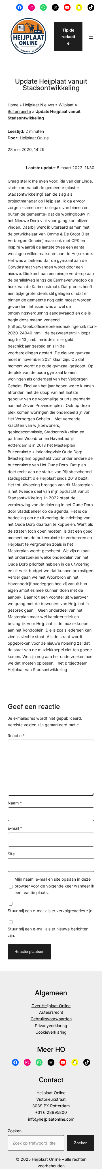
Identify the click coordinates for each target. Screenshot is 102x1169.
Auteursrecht (51, 1012)
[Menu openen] (91, 36)
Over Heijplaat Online (51, 1005)
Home (13, 104)
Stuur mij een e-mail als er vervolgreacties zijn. (51, 910)
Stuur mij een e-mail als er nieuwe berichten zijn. (48, 932)
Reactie (16, 735)
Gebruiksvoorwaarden (51, 1018)
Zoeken (15, 1130)
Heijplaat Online (34, 137)
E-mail (15, 828)
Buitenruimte (19, 111)
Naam (15, 802)
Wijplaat (66, 104)
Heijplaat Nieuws (38, 104)
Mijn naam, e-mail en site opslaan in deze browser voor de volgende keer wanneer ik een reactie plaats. (54, 886)
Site (11, 853)
